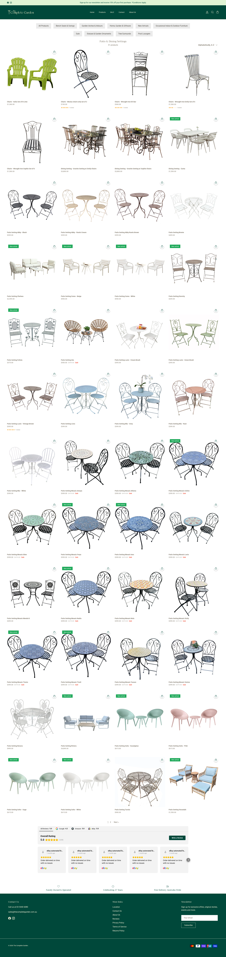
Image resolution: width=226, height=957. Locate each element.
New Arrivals (143, 26)
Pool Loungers (144, 34)
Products (102, 12)
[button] (38, 860)
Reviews (116, 919)
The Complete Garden (20, 945)
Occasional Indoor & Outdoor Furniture (172, 26)
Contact (122, 12)
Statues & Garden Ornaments (99, 34)
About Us (132, 12)
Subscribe (188, 925)
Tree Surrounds (124, 34)
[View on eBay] (43, 852)
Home (92, 12)
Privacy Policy (118, 923)
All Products (44, 26)
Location (116, 907)
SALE (112, 12)
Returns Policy (118, 931)
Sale (78, 34)
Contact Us (117, 911)
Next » (116, 822)
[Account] (207, 12)
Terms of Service (119, 927)
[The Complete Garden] (21, 12)
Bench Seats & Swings (65, 26)
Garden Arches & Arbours (92, 26)
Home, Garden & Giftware (120, 26)
